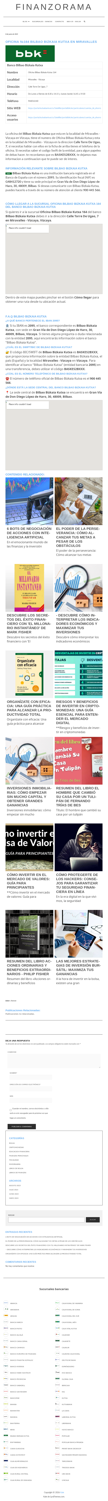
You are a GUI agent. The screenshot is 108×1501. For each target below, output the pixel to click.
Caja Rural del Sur (70, 1316)
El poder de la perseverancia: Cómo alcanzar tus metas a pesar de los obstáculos (43, 1241)
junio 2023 (14, 1194)
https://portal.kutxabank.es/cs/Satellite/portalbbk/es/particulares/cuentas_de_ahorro (64, 108)
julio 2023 (13, 1190)
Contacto (59, 21)
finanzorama (54, 7)
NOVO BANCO (68, 1430)
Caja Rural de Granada (21, 1480)
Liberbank (66, 1423)
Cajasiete (66, 1341)
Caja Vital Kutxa (69, 1329)
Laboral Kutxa (69, 1417)
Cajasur (65, 1347)
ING (63, 1392)
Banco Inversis (17, 1366)
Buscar (11, 1215)
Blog (25, 21)
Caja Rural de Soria (71, 1310)
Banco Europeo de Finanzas (23, 1354)
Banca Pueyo (16, 1329)
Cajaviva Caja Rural (71, 1354)
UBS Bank (66, 1474)
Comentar (12, 1052)
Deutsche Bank (69, 1360)
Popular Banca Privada (72, 1442)
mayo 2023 (13, 1198)
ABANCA (13, 1303)
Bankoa (13, 1417)
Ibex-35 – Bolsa (74, 21)
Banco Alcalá (16, 1335)
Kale (62, 1493)
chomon (13, 1001)
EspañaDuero (68, 1366)
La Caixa (65, 1411)
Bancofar (14, 1398)
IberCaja (66, 1385)
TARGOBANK (67, 1461)
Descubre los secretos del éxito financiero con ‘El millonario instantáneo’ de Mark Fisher (48, 1245)
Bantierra (15, 1423)
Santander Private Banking (74, 1455)
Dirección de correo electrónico (25, 1084)
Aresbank (14, 1310)
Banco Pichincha (18, 1379)
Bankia (13, 1404)
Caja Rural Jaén (69, 1322)
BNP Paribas (15, 1442)
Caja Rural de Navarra (72, 1303)
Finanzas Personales (18, 1156)
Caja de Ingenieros (19, 1467)
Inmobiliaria (14, 1164)
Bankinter (15, 1411)
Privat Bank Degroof (71, 1448)
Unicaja (65, 1480)
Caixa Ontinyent (17, 1455)
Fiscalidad (14, 1160)
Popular (66, 1436)
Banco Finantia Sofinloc (21, 1360)
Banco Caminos (17, 1347)
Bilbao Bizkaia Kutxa (19, 1436)
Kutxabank (67, 1404)
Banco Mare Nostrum (20, 1373)
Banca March (16, 1322)
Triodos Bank (68, 1467)
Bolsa (12, 1143)
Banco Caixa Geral (18, 1341)
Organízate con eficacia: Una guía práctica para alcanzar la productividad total (43, 1254)
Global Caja (67, 1379)
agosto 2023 (15, 1185)
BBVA (12, 1430)
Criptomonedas (16, 1147)
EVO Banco (67, 1373)
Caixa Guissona (17, 1448)
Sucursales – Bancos (42, 21)
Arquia (13, 1316)
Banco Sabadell (17, 1385)
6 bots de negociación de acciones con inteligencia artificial (34, 1237)
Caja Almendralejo (19, 1461)
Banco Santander (18, 1392)
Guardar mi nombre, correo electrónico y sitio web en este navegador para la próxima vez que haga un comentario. (29, 1113)
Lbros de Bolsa (16, 1168)
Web (11, 1096)
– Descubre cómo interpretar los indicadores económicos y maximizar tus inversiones (46, 1249)
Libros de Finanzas (17, 1172)
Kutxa (65, 1398)
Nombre (13, 1073)
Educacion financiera (19, 1151)
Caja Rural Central (19, 1474)
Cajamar (66, 1335)
